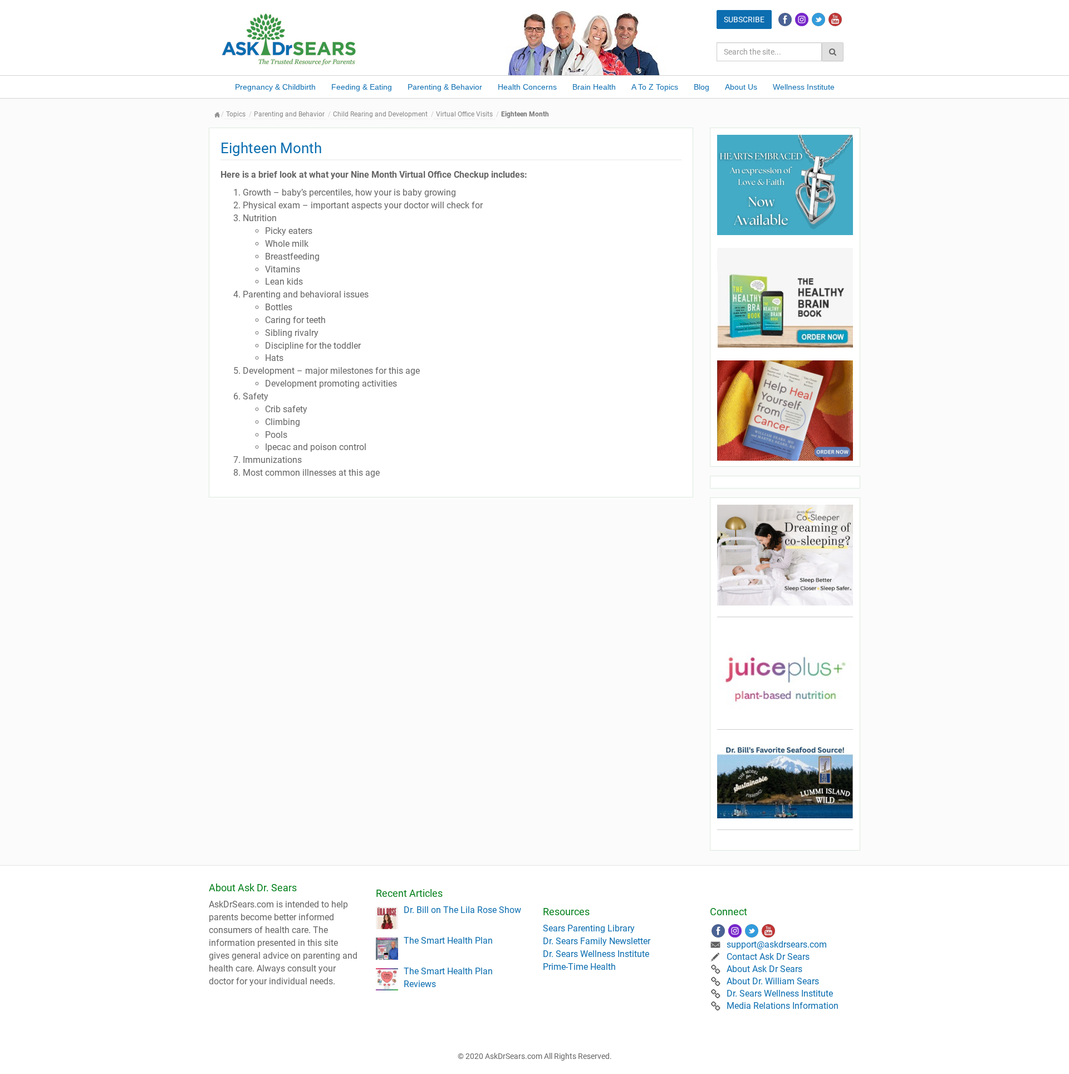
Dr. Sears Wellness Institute (596, 954)
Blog (701, 86)
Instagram (801, 19)
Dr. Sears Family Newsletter (596, 941)
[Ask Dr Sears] (289, 38)
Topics (236, 114)
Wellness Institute (804, 86)
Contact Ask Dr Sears (768, 956)
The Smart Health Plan (448, 940)
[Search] (833, 51)
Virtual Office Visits (464, 114)
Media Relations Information (782, 1005)
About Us (741, 86)
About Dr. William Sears (773, 981)
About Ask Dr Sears (764, 969)
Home (217, 114)
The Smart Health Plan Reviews (448, 977)
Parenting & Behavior (445, 86)
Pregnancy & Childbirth (275, 86)
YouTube (835, 19)
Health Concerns (527, 86)
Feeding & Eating (361, 86)
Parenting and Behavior (289, 114)
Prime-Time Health (579, 966)
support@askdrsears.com (777, 944)
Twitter (818, 19)
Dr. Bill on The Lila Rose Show (462, 910)
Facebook (785, 19)
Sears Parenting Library (589, 928)
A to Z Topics (654, 86)
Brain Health (594, 86)
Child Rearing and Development (380, 114)
